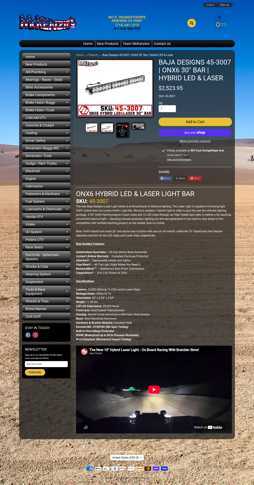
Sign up (224, 4)
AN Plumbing (48, 73)
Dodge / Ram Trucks (48, 164)
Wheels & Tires (48, 302)
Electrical (48, 172)
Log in (210, 4)
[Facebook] (28, 335)
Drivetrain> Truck (39, 156)
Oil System (48, 233)
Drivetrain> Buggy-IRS (48, 149)
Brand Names (48, 310)
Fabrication (34, 186)
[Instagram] (35, 335)
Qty (161, 103)
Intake (48, 225)
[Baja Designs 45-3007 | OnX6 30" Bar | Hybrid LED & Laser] (91, 127)
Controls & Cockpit (48, 126)
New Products (108, 44)
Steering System (48, 275)
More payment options (195, 141)
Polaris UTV (48, 240)
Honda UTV (34, 217)
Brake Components (48, 96)
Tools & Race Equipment (48, 291)
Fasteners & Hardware (48, 195)
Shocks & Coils (48, 267)
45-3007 (98, 201)
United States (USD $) (125, 457)
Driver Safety (48, 141)
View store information (179, 159)
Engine (31, 179)
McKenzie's (125, 478)
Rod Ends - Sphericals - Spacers (43, 257)
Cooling (48, 134)
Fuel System (48, 202)
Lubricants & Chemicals (48, 210)
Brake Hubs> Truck (40, 110)
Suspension (48, 283)
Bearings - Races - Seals (44, 80)
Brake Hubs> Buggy (48, 103)
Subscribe (35, 372)
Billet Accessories (39, 87)
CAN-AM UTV (36, 118)
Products (92, 55)
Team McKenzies (136, 44)
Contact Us (162, 44)
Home (88, 44)
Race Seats (48, 248)
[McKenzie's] (47, 23)
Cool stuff (33, 316)
